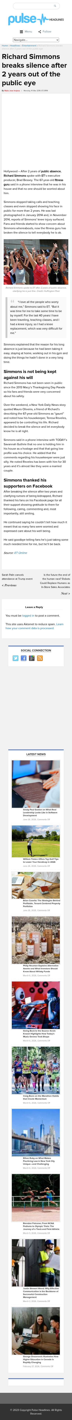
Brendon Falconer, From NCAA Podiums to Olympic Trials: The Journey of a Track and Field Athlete (41, 1226)
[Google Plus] (32, 658)
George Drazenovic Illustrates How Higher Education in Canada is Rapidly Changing (40, 1359)
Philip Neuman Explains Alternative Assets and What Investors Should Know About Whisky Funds (41, 968)
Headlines (15, 45)
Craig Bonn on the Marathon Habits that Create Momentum (41, 1097)
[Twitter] (15, 658)
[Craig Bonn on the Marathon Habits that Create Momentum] (35, 1070)
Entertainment (29, 45)
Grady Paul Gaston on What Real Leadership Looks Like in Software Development (40, 812)
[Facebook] (23, 658)
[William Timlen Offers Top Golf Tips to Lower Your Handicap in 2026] (35, 841)
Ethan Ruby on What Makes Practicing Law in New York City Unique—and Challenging (39, 1161)
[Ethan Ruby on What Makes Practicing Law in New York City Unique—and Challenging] (35, 1132)
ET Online (20, 553)
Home (5, 45)
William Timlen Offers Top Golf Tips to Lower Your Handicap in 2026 (41, 860)
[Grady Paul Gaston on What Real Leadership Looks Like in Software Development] (35, 783)
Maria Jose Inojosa (12, 91)
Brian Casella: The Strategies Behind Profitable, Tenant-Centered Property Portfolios (41, 903)
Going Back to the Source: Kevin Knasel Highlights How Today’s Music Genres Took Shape (39, 1034)
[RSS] (40, 658)
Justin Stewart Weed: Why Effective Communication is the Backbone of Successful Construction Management (41, 1293)
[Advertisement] (36, 130)
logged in (28, 615)
